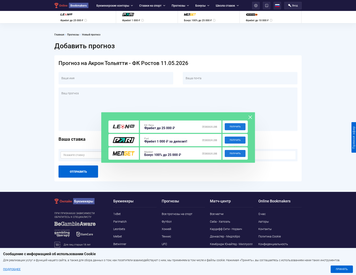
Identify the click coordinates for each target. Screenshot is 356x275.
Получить (235, 126)
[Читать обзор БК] (124, 127)
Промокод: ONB (209, 127)
